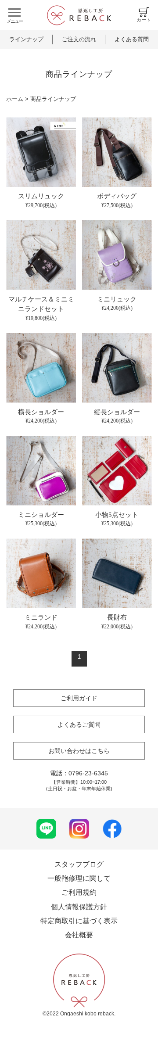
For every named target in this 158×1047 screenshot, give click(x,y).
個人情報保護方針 (79, 907)
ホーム (14, 99)
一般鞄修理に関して (79, 878)
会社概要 (79, 935)
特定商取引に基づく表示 (79, 921)
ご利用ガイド (79, 698)
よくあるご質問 (79, 724)
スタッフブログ (79, 864)
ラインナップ (26, 39)
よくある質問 (132, 39)
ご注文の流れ (79, 39)
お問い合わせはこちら (79, 750)
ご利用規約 (79, 892)
